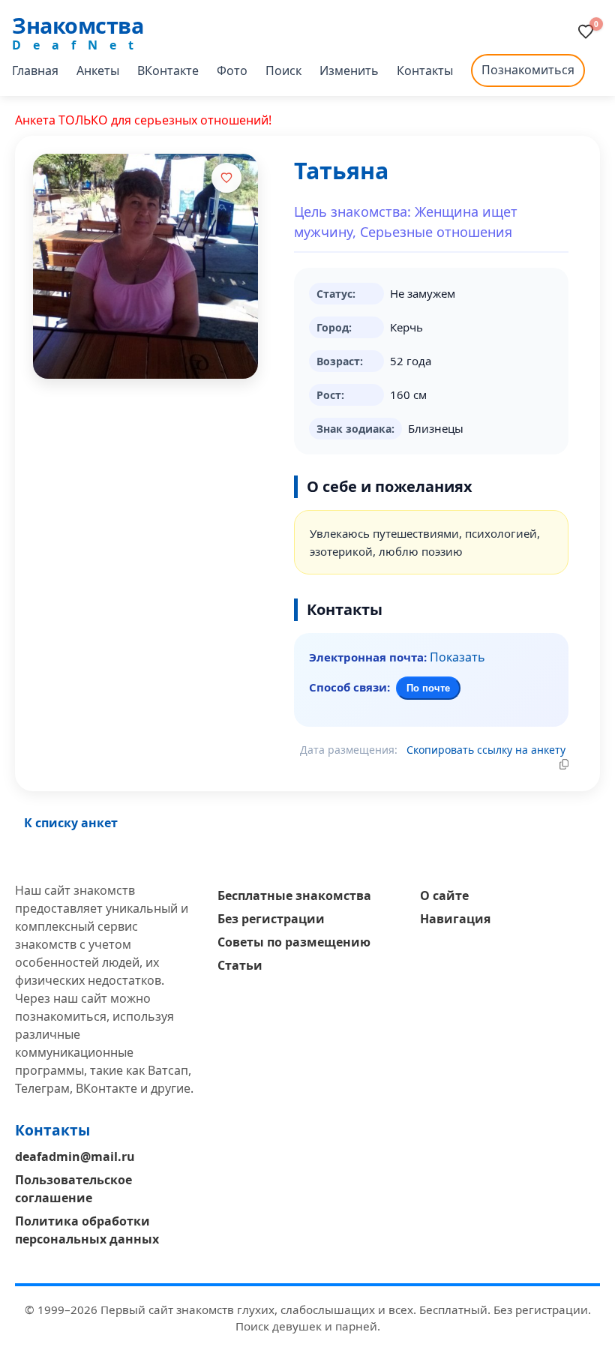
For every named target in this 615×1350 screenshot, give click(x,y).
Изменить (349, 70)
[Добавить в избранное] (227, 178)
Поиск (284, 70)
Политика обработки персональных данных (87, 1230)
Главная (35, 70)
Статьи (240, 965)
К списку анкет (71, 822)
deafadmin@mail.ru (75, 1156)
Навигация (455, 918)
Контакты (425, 70)
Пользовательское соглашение (73, 1189)
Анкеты (97, 70)
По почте (428, 688)
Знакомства (77, 25)
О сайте (444, 895)
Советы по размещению (294, 942)
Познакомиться (528, 70)
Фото (232, 70)
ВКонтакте (168, 70)
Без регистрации (271, 918)
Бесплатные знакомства (294, 895)
